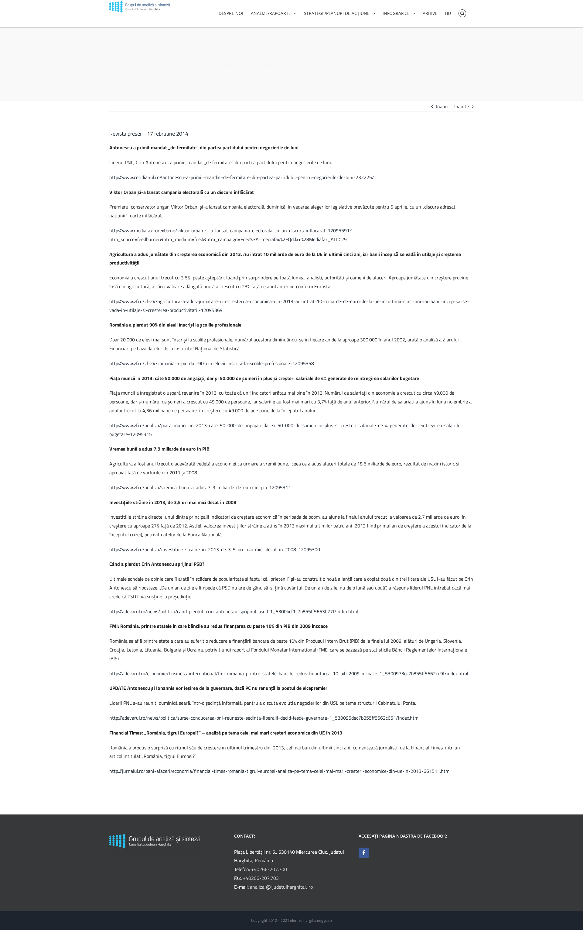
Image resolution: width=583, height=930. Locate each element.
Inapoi (442, 106)
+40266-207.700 (269, 869)
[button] (462, 13)
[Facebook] (364, 853)
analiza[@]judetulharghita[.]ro (281, 886)
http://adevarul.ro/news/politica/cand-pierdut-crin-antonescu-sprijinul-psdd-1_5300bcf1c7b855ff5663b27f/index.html (233, 611)
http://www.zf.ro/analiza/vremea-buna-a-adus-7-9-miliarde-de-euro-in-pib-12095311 (200, 487)
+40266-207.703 (261, 878)
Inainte (461, 106)
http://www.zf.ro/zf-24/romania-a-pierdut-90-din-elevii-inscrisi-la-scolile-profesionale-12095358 (211, 363)
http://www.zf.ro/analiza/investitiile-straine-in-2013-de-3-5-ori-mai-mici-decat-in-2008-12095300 (214, 549)
